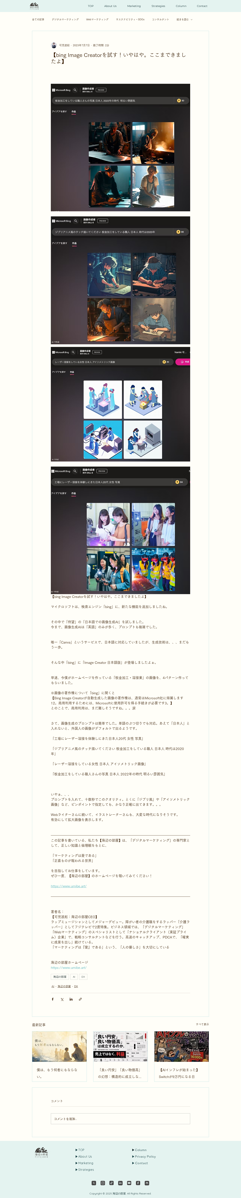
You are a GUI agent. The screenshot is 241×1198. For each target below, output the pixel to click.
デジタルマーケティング (65, 19)
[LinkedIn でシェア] (71, 999)
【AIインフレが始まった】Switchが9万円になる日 (179, 1073)
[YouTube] (129, 1183)
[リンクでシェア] (80, 999)
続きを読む (183, 19)
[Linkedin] (120, 1183)
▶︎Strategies (84, 1170)
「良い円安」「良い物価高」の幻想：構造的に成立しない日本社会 (120, 1074)
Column (141, 1149)
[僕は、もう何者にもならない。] (59, 1046)
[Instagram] (102, 1183)
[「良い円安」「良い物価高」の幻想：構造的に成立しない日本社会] (120, 1046)
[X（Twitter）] (93, 1183)
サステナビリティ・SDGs (130, 19)
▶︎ (133, 1156)
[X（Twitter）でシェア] (62, 999)
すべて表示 (202, 1024)
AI (74, 976)
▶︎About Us (83, 1156)
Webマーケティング (97, 19)
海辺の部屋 (59, 976)
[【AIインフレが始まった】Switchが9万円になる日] (181, 1046)
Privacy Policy (145, 1156)
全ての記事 (38, 19)
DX (83, 976)
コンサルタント (160, 19)
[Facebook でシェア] (52, 999)
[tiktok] (111, 1183)
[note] (146, 1183)
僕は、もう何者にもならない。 (57, 1073)
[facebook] (138, 1183)
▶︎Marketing (84, 1163)
